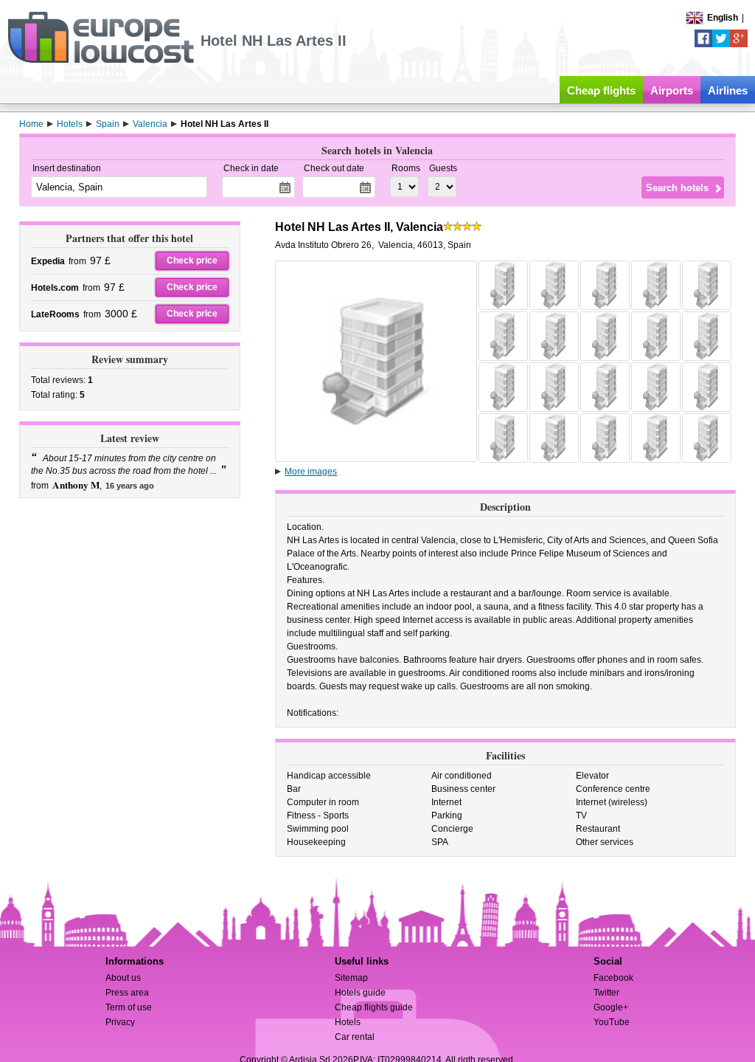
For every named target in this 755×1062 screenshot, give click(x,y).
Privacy (120, 1022)
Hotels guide (360, 992)
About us (123, 978)
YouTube (612, 1022)
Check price (192, 260)
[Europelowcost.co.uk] (100, 60)
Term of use (128, 1007)
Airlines (728, 90)
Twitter (606, 992)
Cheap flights (601, 90)
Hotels (348, 1022)
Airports (671, 90)
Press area (127, 992)
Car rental (355, 1037)
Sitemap (351, 978)
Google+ (611, 1007)
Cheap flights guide (374, 1007)
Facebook (613, 978)
